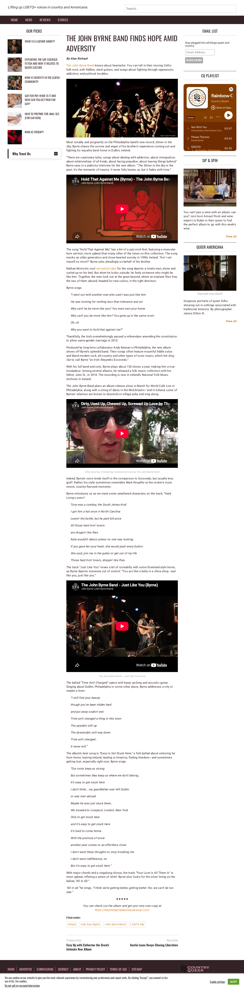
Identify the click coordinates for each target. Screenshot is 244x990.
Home (14, 19)
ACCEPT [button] (233, 982)
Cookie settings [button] (217, 982)
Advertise (25, 969)
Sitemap (137, 969)
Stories (63, 19)
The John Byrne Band (80, 65)
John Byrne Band (115, 924)
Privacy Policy (95, 969)
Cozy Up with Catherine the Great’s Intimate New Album (87, 947)
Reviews (45, 19)
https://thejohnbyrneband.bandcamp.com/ (122, 910)
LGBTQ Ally (137, 924)
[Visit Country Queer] (195, 969)
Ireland (72, 924)
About (77, 969)
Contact (63, 969)
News (28, 19)
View (229, 236)
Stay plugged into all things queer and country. (207, 44)
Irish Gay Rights (90, 924)
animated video (106, 268)
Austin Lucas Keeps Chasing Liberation (154, 945)
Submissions (45, 969)
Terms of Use (118, 969)
